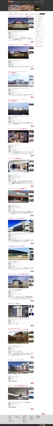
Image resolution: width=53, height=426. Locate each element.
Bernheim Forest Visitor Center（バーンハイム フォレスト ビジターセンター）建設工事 (40, 42)
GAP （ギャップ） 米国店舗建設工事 (40, 28)
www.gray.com (43, 0)
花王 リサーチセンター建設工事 (39, 39)
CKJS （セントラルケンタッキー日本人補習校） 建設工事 (40, 37)
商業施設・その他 (25, 422)
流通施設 (24, 419)
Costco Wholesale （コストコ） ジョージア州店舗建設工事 (40, 18)
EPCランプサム (31, 419)
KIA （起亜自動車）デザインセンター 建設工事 (40, 35)
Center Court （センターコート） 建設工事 (39, 44)
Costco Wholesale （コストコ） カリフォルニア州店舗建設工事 (40, 16)
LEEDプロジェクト (25, 421)
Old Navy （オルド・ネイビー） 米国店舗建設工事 (40, 31)
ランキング (10, 419)
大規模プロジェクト (25, 420)
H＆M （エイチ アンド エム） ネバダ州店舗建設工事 (40, 26)
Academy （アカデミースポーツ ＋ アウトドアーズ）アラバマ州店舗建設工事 (40, 21)
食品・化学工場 (24, 418)
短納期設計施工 (31, 418)
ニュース (10, 422)
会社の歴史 (10, 418)
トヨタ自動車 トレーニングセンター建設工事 (39, 33)
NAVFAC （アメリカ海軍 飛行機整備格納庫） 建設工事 (39, 46)
